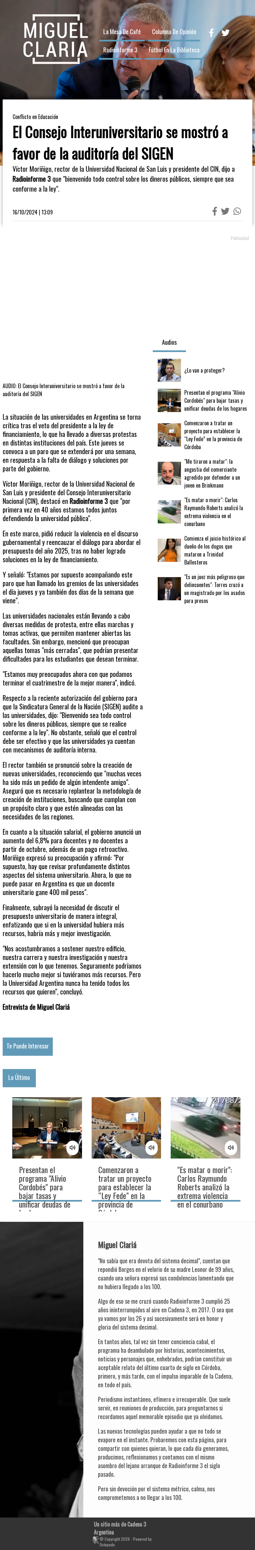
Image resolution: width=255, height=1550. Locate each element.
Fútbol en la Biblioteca (174, 49)
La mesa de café (122, 31)
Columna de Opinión (174, 31)
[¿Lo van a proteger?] (202, 370)
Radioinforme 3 (120, 49)
